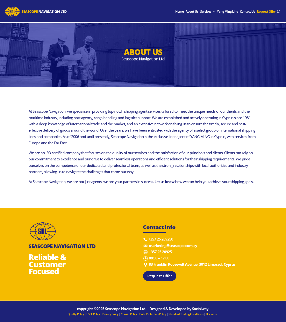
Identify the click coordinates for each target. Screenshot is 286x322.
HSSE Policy (93, 314)
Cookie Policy (129, 314)
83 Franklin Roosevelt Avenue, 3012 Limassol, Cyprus (192, 264)
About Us (192, 11)
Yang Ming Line (227, 11)
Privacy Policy (110, 314)
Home (179, 11)
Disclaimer (212, 314)
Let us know (164, 181)
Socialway (200, 308)
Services (205, 11)
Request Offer (266, 11)
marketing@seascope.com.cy (173, 245)
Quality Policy (76, 314)
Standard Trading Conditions (185, 314)
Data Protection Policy (152, 314)
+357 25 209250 (160, 239)
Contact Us (247, 11)
